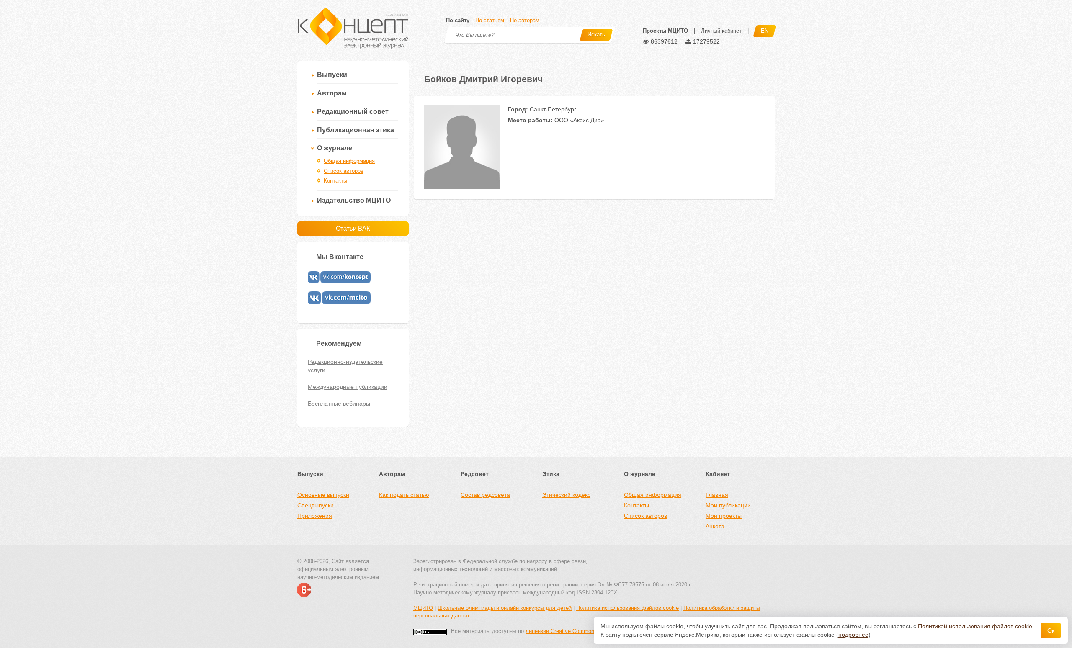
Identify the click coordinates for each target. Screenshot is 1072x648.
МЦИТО (423, 608)
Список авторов (343, 171)
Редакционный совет (353, 111)
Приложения (314, 515)
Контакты (335, 180)
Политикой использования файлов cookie (975, 626)
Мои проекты (724, 515)
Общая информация (349, 161)
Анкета (715, 526)
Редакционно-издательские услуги (345, 365)
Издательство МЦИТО (354, 200)
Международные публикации (347, 386)
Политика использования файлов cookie (627, 608)
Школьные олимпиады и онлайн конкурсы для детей (505, 608)
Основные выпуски (323, 494)
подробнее (853, 634)
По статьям (489, 20)
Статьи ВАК (353, 228)
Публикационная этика (355, 130)
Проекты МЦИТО (665, 31)
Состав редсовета (485, 494)
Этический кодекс (566, 494)
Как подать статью (404, 494)
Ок (1050, 630)
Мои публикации (728, 505)
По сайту (457, 20)
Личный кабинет (721, 31)
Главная (717, 494)
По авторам (524, 20)
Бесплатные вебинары (339, 403)
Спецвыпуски (315, 505)
